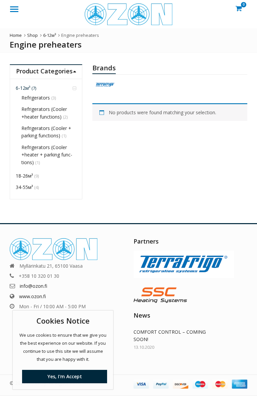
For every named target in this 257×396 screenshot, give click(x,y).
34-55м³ (24, 187)
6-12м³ (23, 88)
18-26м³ (24, 176)
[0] (239, 8)
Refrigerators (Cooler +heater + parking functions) (46, 155)
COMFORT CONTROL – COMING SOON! (170, 335)
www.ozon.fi (32, 296)
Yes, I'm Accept (65, 376)
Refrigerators (35, 97)
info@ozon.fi (33, 286)
